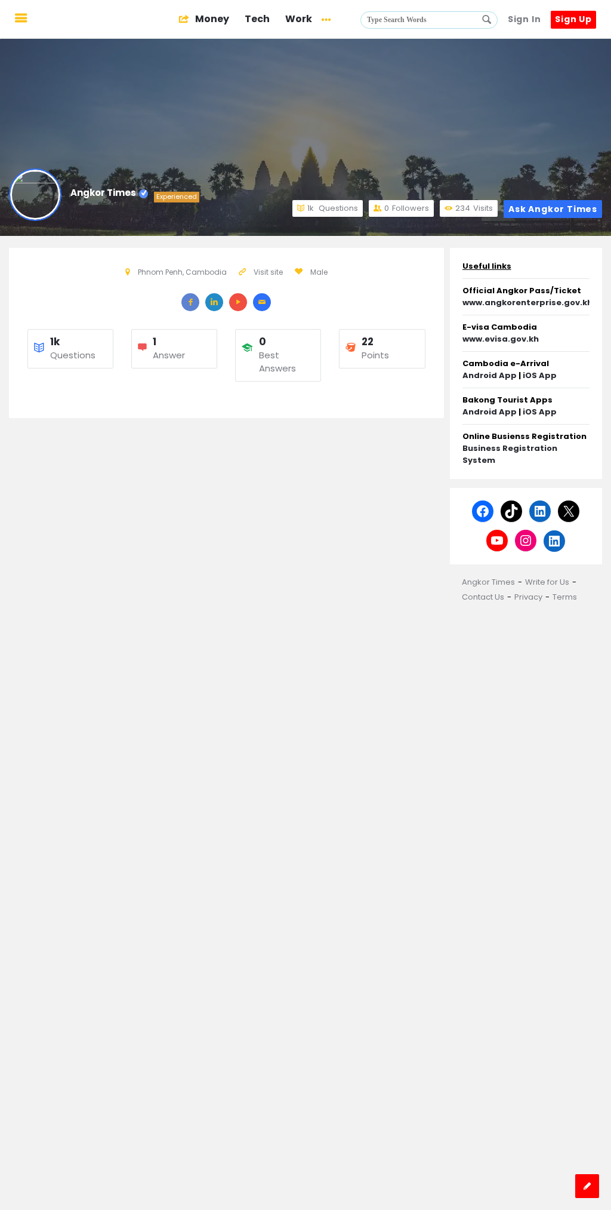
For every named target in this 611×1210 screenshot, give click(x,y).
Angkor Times (103, 192)
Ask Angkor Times (552, 209)
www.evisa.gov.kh (500, 339)
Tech (257, 19)
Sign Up (573, 19)
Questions (332, 208)
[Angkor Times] (102, 19)
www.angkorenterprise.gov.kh (527, 302)
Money (211, 19)
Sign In (524, 19)
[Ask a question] (587, 1186)
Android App (489, 375)
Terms (565, 597)
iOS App (540, 375)
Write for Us (547, 582)
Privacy (528, 597)
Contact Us (483, 597)
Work (298, 19)
